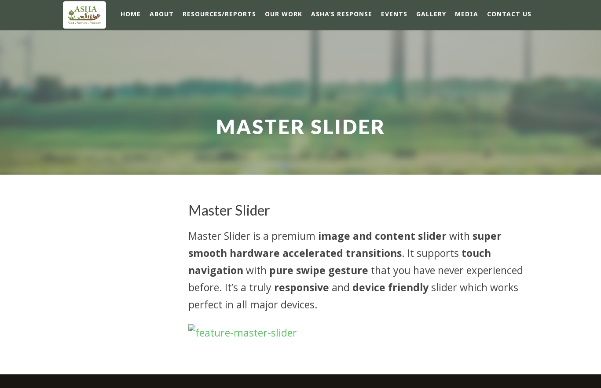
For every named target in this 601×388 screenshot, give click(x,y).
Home (131, 14)
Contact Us (509, 14)
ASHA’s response (341, 14)
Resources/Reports (219, 14)
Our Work (283, 14)
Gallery (431, 14)
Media (466, 14)
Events (394, 14)
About (162, 14)
